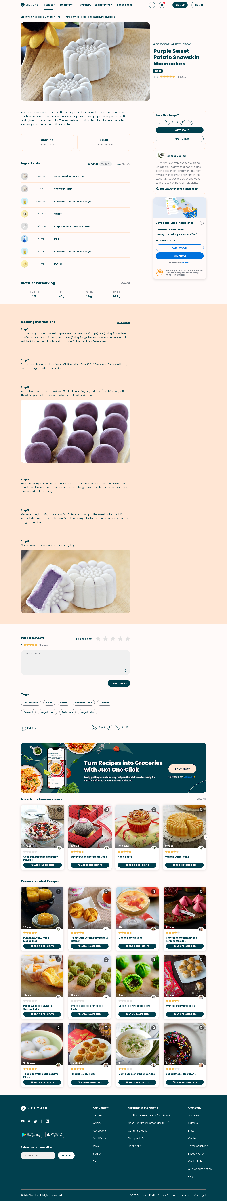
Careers (193, 1123)
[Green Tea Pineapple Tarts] (137, 987)
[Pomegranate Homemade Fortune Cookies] (185, 919)
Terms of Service (198, 1146)
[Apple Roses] (137, 837)
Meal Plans (99, 1138)
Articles (97, 1123)
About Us (193, 1115)
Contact (193, 1138)
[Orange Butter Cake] (184, 837)
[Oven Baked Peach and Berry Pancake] (42, 837)
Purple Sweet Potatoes (67, 226)
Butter (58, 263)
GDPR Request (138, 1195)
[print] (160, 122)
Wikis (96, 1146)
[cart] (162, 5)
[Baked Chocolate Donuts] (185, 1055)
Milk (56, 238)
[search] (152, 5)
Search (97, 1153)
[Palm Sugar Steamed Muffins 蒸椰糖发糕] (89, 919)
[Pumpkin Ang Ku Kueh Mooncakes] (42, 919)
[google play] (31, 1135)
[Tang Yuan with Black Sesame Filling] (42, 1055)
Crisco (58, 213)
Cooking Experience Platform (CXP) (149, 1115)
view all (201, 799)
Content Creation (138, 1130)
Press (191, 1130)
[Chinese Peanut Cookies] (185, 987)
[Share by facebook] (176, 122)
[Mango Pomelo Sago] (137, 919)
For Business (124, 4)
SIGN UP (180, 4)
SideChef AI (135, 1146)
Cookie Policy (196, 1161)
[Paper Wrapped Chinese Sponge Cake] (42, 987)
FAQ (190, 1176)
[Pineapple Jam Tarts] (89, 1055)
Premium (98, 1161)
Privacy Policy (196, 1153)
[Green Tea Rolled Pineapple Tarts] (89, 987)
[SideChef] (34, 1110)
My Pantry (85, 4)
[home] (30, 5)
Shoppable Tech (138, 1138)
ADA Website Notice (200, 1169)
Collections (100, 1130)
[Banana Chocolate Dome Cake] (90, 837)
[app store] (54, 1135)
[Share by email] (191, 122)
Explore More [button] (102, 4)
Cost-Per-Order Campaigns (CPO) (148, 1123)
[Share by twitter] (184, 122)
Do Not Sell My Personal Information (170, 1195)
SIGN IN (199, 4)
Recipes (98, 1115)
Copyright (200, 1195)
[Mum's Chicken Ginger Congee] (137, 1055)
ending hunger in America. (182, 273)
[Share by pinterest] (168, 122)
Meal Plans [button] (66, 4)
